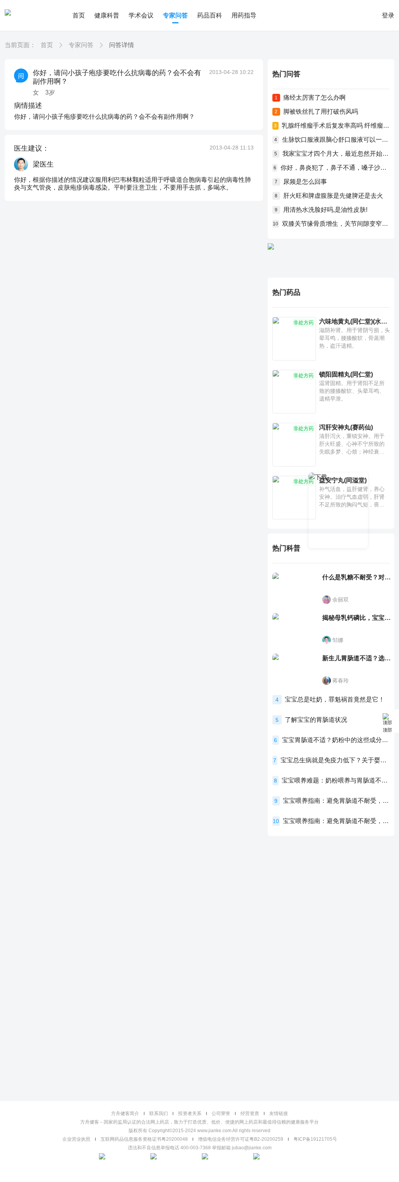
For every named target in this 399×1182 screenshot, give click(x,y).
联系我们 (158, 1113)
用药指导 (243, 15)
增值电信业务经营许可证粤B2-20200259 (240, 1139)
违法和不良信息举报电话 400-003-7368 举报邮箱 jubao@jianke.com (200, 1147)
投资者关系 (189, 1113)
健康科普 (106, 15)
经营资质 (249, 1113)
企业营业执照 (76, 1139)
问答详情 (121, 45)
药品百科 (209, 15)
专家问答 (175, 15)
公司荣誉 (221, 1113)
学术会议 (141, 15)
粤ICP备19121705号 (315, 1139)
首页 (78, 15)
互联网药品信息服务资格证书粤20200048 (144, 1139)
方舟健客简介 (125, 1113)
